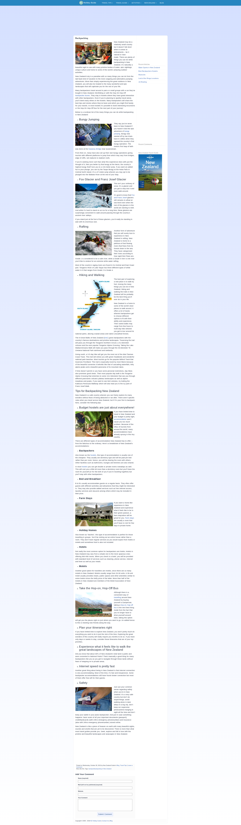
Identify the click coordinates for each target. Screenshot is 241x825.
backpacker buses (82, 95)
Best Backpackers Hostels (148, 71)
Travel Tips (107, 3)
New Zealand (150, 3)
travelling (117, 597)
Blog (162, 3)
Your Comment (82, 797)
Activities (136, 3)
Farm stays (129, 518)
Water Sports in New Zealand (149, 67)
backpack (91, 768)
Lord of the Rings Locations (148, 78)
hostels (93, 455)
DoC (106, 338)
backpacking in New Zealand (102, 768)
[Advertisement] (120, 20)
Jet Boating (142, 82)
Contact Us (105, 821)
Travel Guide (122, 3)
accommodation (120, 419)
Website (80, 791)
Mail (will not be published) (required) (90, 784)
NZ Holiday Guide (95, 821)
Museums (141, 75)
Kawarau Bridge (95, 149)
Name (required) (83, 778)
